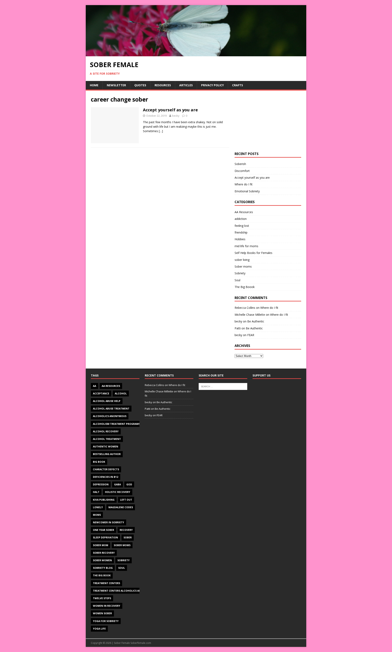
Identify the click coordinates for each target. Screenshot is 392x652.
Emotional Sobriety (247, 191)
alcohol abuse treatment (111, 408)
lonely (98, 507)
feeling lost (242, 226)
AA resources (111, 386)
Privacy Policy (212, 85)
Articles (186, 85)
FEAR (250, 335)
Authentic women (105, 446)
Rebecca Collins (245, 308)
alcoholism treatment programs (116, 424)
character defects (106, 469)
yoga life (99, 628)
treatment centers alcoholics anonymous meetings (130, 590)
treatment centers (106, 583)
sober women (102, 560)
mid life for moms (246, 246)
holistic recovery (117, 492)
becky (175, 115)
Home (94, 85)
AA (94, 386)
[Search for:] (223, 386)
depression (101, 484)
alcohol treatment (107, 439)
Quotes (140, 85)
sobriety (123, 560)
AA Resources (244, 212)
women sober (102, 613)
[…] (161, 131)
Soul (237, 280)
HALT (96, 492)
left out (126, 499)
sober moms (122, 545)
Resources (163, 85)
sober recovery (104, 553)
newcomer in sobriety (108, 522)
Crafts (237, 85)
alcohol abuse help (106, 401)
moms (97, 515)
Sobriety (240, 273)
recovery (126, 530)
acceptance (101, 393)
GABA (117, 484)
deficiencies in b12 (105, 477)
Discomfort (242, 171)
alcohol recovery (106, 431)
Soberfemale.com (140, 643)
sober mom (100, 545)
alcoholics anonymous (109, 416)
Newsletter (116, 85)
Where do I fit (244, 184)
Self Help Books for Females (253, 253)
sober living (242, 260)
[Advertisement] (268, 121)
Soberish (240, 164)
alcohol (121, 393)
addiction (241, 219)
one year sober (103, 530)
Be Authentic (255, 321)
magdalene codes (120, 507)
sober (128, 537)
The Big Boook (245, 287)
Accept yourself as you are (170, 110)
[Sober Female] (196, 54)
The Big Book (102, 575)
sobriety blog (103, 568)
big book (99, 462)
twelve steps (102, 598)
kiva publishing (104, 499)
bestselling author (107, 454)
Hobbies (240, 239)
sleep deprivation (105, 537)
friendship (241, 232)
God (129, 484)
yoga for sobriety (106, 621)
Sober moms (243, 266)
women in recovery (106, 606)
